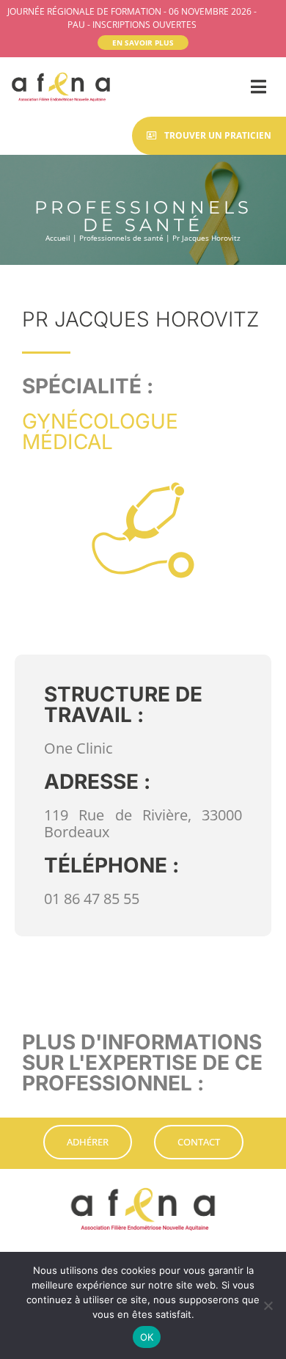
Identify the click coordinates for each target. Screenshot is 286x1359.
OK (147, 1337)
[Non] (267, 1305)
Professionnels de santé (121, 238)
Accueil (57, 238)
